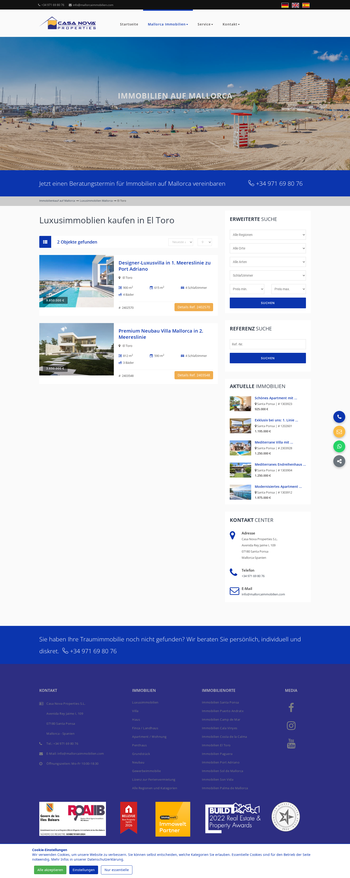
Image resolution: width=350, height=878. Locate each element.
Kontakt (230, 24)
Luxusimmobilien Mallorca (96, 200)
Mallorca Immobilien (167, 24)
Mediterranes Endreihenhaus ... (280, 464)
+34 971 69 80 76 (52, 5)
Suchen (268, 303)
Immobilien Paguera (217, 754)
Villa (135, 711)
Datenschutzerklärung (105, 859)
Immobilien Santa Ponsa (220, 702)
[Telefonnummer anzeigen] (339, 417)
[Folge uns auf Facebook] (291, 707)
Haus (136, 719)
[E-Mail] (339, 432)
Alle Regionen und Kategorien (154, 788)
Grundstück (141, 754)
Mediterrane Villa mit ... (274, 442)
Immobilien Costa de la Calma (224, 736)
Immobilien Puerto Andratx (223, 711)
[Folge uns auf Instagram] (291, 725)
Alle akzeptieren (50, 870)
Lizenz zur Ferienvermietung (153, 779)
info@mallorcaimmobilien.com (93, 5)
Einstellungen (84, 870)
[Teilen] (339, 461)
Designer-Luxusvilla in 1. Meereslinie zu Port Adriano (165, 265)
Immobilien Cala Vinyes (219, 728)
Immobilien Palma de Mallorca (225, 788)
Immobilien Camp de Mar (221, 719)
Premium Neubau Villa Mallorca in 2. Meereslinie (161, 334)
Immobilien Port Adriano (221, 762)
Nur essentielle (117, 870)
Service (204, 24)
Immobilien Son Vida (218, 779)
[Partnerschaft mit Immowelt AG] (172, 819)
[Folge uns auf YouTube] (291, 743)
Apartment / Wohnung (149, 736)
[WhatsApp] (339, 446)
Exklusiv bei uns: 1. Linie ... (276, 420)
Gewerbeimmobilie (146, 771)
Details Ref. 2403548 (194, 375)
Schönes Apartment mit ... (276, 398)
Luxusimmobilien (145, 702)
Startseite (129, 24)
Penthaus (139, 745)
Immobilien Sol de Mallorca (222, 771)
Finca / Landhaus (145, 728)
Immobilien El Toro (216, 745)
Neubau (138, 762)
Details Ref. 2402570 (194, 307)
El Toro (127, 277)
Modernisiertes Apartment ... (278, 486)
